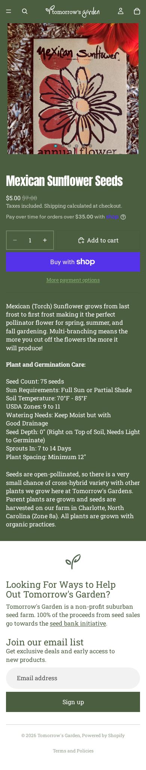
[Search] (24, 11)
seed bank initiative (78, 623)
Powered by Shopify (103, 735)
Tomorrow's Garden (58, 735)
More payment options (73, 279)
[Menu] (8, 11)
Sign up (73, 702)
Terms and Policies (73, 751)
